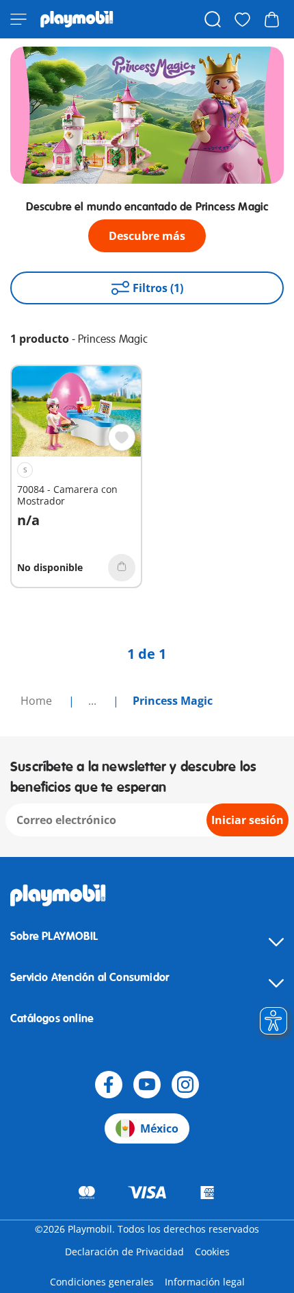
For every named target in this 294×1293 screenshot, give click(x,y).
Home (38, 700)
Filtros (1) (158, 287)
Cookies (212, 1251)
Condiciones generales (102, 1281)
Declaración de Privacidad (124, 1251)
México (159, 1128)
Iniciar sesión (247, 819)
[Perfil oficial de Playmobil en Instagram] (185, 1084)
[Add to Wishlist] (121, 437)
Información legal (205, 1281)
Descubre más (147, 235)
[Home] (76, 19)
